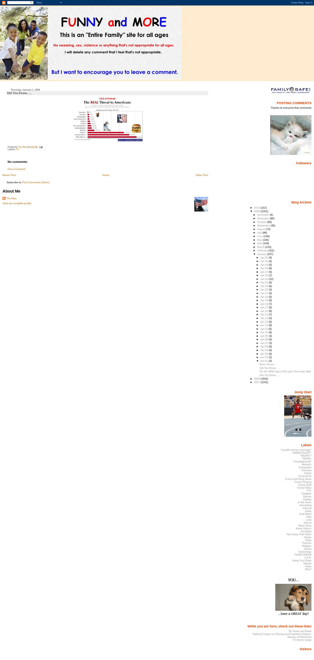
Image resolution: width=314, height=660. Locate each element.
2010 (257, 207)
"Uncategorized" (302, 461)
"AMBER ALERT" (301, 452)
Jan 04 (264, 350)
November (263, 218)
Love (308, 519)
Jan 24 (264, 282)
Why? (308, 569)
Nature (307, 522)
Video (308, 566)
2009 (257, 211)
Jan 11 (264, 328)
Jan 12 (264, 325)
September (264, 225)
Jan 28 (264, 268)
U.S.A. (307, 557)
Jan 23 (264, 286)
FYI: (17, 149)
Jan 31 (264, 257)
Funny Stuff (304, 484)
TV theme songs (302, 639)
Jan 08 (264, 339)
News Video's (303, 528)
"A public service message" (296, 449)
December (263, 214)
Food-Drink (305, 476)
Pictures (306, 543)
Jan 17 (264, 307)
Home (105, 175)
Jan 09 (264, 335)
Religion (306, 545)
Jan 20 (264, 296)
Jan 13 (264, 321)
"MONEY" (305, 455)
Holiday (307, 499)
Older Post (202, 175)
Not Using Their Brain (299, 534)
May (260, 239)
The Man (11, 198)
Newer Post (9, 175)
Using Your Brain (301, 560)
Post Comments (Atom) (36, 182)
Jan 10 (264, 332)
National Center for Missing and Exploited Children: (282, 634)
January (262, 254)
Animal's (306, 464)
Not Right (306, 531)
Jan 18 (264, 303)
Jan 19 (264, 300)
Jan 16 (264, 311)
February (262, 250)
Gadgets (306, 493)
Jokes (308, 511)
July (259, 232)
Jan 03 (264, 353)
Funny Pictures (302, 481)
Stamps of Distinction (299, 636)
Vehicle (307, 563)
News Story (304, 525)
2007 (257, 382)
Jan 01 (264, 360)
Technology (304, 551)
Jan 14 (264, 318)
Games (307, 496)
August (261, 229)
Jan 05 (264, 346)
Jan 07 (264, 343)
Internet (307, 508)
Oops (308, 540)
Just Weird (305, 513)
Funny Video (304, 487)
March (261, 246)
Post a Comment (16, 169)
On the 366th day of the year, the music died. (285, 371)
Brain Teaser (267, 364)
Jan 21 (264, 293)
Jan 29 (264, 264)
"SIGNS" (306, 458)
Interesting (305, 505)
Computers (305, 467)
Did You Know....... (270, 367)
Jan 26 (264, 275)
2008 (257, 378)
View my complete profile (17, 203)
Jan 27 (264, 271)
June (260, 236)
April (260, 243)
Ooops (307, 537)
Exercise (306, 470)
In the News (304, 502)
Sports (307, 548)
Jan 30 (264, 261)
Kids (309, 516)
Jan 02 (264, 357)
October (262, 222)
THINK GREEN (302, 554)
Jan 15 (264, 314)
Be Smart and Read (300, 631)
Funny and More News (298, 478)
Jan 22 (264, 289)
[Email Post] (40, 147)
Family (307, 473)
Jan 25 (264, 279)
